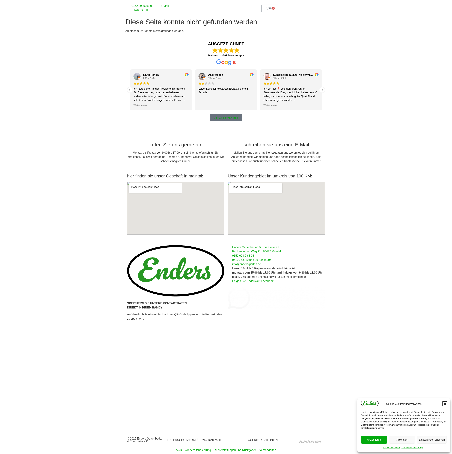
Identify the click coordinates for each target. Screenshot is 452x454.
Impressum (214, 439)
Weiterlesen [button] (140, 105)
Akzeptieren (374, 439)
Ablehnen (402, 439)
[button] (445, 404)
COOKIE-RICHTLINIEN (263, 439)
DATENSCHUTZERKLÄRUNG (187, 439)
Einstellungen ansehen (432, 439)
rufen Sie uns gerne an (175, 144)
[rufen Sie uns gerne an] (175, 136)
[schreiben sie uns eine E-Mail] (276, 136)
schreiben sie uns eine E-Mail (276, 144)
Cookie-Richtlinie (391, 447)
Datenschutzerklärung (412, 447)
